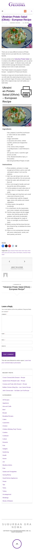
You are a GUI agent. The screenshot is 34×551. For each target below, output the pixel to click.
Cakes (4, 419)
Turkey (5, 491)
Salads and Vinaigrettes (10, 471)
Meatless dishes (7, 465)
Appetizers (6, 403)
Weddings (5, 497)
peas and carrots (8, 252)
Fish (4, 445)
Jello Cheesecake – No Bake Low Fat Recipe (16, 390)
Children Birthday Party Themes (12, 429)
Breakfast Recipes (8, 416)
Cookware (6, 435)
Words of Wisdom (8, 501)
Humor (5, 458)
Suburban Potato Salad (22, 59)
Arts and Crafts (7, 406)
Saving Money (7, 475)
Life (4, 462)
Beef (4, 409)
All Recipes (26, 22)
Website (4, 346)
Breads (5, 413)
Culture (5, 439)
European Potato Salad (16, 250)
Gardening (6, 452)
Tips (4, 484)
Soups (4, 481)
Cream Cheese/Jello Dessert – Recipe (14, 377)
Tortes (4, 488)
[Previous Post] (9, 261)
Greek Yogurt (24, 250)
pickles (14, 252)
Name (3, 333)
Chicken (5, 426)
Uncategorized (7, 494)
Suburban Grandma (15, 22)
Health (4, 455)
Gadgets (5, 448)
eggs (9, 250)
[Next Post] (24, 261)
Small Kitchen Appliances (10, 478)
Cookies (5, 432)
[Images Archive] (30, 25)
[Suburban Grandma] (17, 4)
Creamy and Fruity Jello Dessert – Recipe (15, 384)
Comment (4, 314)
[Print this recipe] (26, 91)
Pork (4, 468)
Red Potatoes (19, 252)
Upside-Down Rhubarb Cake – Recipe (14, 380)
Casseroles (6, 422)
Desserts (5, 442)
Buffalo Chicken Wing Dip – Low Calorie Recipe (17, 387)
